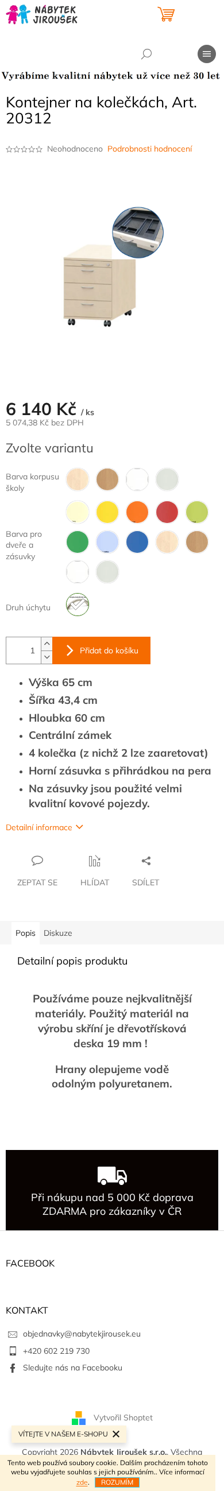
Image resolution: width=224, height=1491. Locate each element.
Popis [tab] (26, 933)
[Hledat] (146, 53)
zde (82, 1482)
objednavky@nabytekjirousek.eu (82, 1334)
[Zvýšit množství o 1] (46, 643)
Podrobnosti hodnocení (149, 149)
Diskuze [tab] (58, 933)
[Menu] (206, 53)
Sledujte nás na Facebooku (72, 1367)
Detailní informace (39, 827)
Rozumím (117, 1482)
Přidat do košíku (109, 650)
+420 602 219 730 (56, 1351)
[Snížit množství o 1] (46, 657)
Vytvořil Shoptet (123, 1417)
